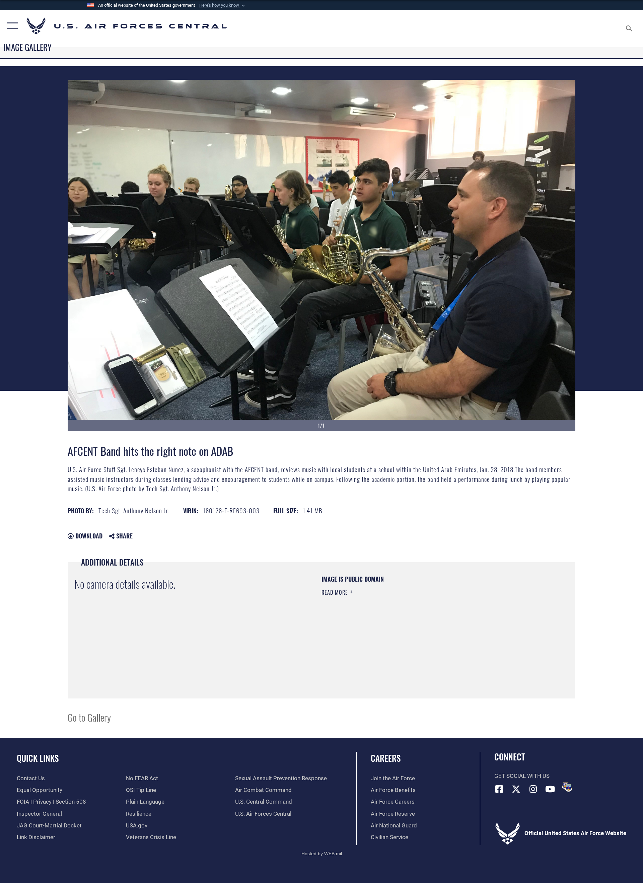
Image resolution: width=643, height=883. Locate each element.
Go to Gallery (89, 717)
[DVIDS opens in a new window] (567, 787)
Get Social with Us (522, 776)
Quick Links (38, 758)
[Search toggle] (630, 25)
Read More (336, 592)
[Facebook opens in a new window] (499, 789)
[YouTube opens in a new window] (550, 789)
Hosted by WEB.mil (321, 853)
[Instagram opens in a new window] (533, 789)
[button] (222, 5)
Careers (386, 758)
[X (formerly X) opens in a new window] (516, 789)
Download (88, 535)
